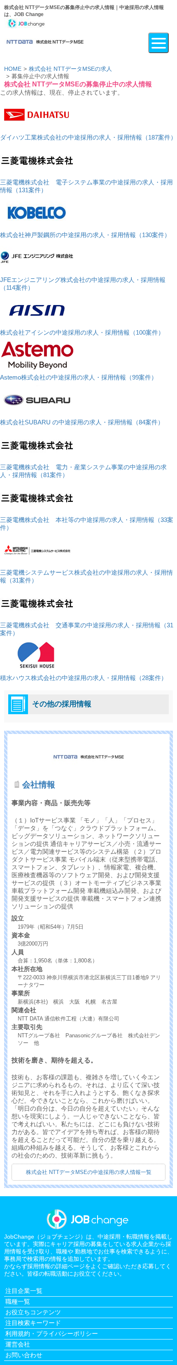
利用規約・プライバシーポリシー (51, 1333)
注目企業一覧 (23, 1290)
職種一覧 (17, 1301)
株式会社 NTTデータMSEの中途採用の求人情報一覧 (88, 1172)
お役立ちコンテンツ (33, 1312)
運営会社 (17, 1344)
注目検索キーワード (33, 1322)
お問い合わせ (23, 1354)
